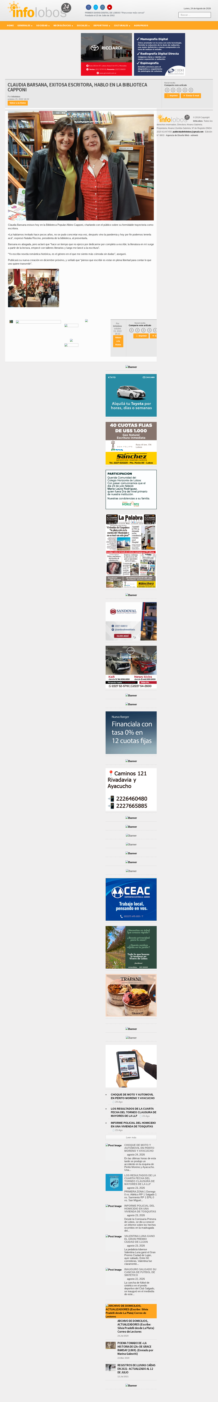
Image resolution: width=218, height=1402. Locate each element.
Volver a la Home (18, 103)
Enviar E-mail (191, 95)
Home (10, 25)
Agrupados (141, 25)
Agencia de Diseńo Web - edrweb (182, 135)
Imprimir (172, 95)
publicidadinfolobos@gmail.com (188, 132)
